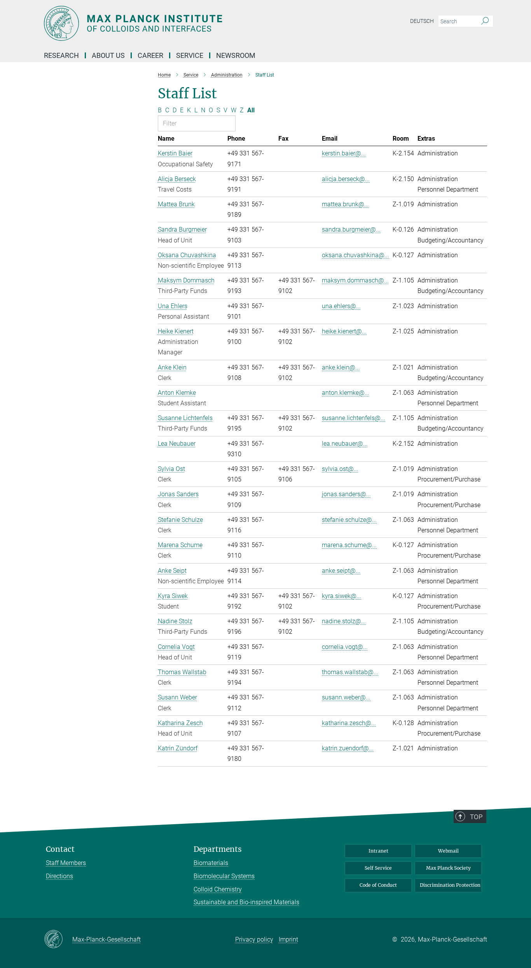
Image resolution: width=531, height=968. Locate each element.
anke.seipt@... (341, 570)
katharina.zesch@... (349, 723)
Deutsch (422, 21)
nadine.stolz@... (344, 621)
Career (150, 55)
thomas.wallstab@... (350, 672)
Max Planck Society (448, 868)
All (251, 110)
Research (61, 55)
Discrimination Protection (450, 885)
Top (476, 817)
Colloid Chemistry (218, 889)
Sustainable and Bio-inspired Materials (246, 902)
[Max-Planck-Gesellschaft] (58, 939)
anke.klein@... (341, 367)
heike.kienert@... (344, 331)
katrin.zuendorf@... (348, 748)
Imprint (288, 939)
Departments (218, 849)
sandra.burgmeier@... (351, 229)
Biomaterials (211, 863)
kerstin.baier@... (344, 153)
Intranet (378, 851)
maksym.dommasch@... (355, 280)
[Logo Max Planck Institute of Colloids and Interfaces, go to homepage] (189, 23)
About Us (108, 55)
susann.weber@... (346, 697)
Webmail (448, 851)
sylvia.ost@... (340, 469)
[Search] (485, 21)
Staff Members (66, 863)
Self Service (378, 868)
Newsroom (235, 55)
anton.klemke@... (345, 392)
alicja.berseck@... (346, 179)
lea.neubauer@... (345, 443)
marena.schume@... (349, 545)
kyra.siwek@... (341, 596)
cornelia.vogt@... (345, 647)
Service (189, 55)
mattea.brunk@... (345, 204)
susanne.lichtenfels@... (353, 418)
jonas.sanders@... (346, 494)
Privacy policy (254, 939)
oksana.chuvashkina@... (355, 255)
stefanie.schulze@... (349, 519)
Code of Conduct (378, 885)
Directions (59, 876)
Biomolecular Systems (224, 876)
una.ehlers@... (341, 306)
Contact (60, 849)
